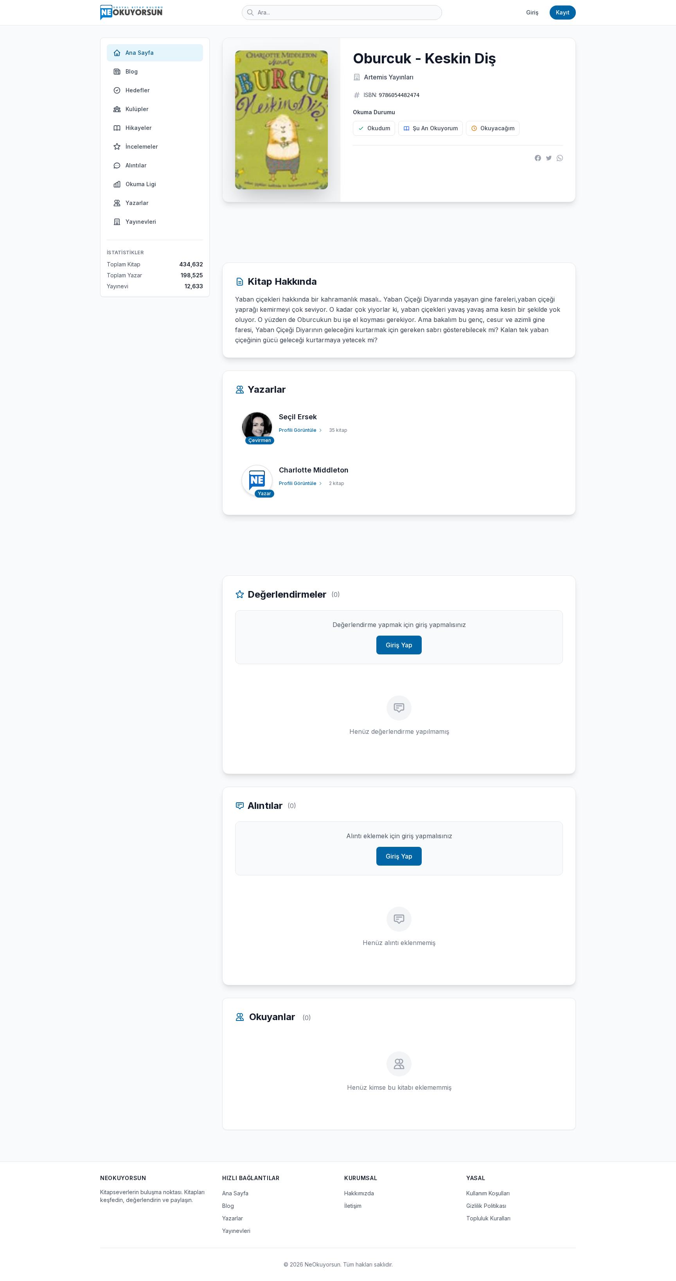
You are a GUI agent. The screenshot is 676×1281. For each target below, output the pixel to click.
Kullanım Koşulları (488, 1193)
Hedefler (137, 90)
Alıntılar (136, 165)
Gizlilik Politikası (486, 1205)
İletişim (352, 1205)
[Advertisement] (399, 232)
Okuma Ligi (141, 184)
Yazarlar (137, 202)
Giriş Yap (399, 645)
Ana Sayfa (140, 52)
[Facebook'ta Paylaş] (538, 158)
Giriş (532, 12)
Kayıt (563, 12)
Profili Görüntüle (297, 430)
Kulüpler (137, 109)
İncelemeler (142, 146)
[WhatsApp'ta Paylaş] (560, 158)
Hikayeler (138, 127)
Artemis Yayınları (389, 77)
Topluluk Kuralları (488, 1218)
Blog (132, 71)
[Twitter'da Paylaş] (549, 158)
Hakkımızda (359, 1193)
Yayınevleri (141, 221)
